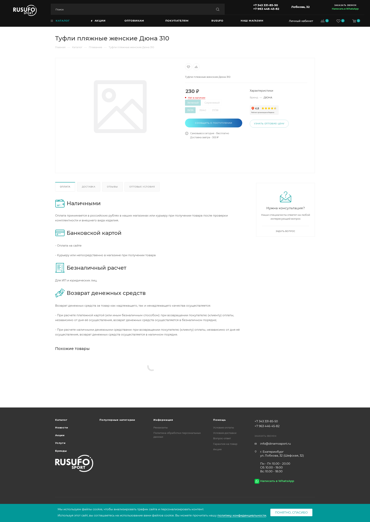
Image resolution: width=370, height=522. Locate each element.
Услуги (60, 442)
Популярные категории (117, 419)
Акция (217, 449)
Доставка (88, 186)
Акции (60, 435)
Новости (61, 427)
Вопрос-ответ (222, 438)
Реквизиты (160, 427)
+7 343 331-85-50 (265, 5)
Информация (163, 419)
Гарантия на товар (225, 443)
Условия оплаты (223, 427)
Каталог (61, 419)
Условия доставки (224, 432)
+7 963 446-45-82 (266, 9)
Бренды (61, 450)
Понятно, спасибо (291, 512)
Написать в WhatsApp (345, 8)
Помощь (219, 419)
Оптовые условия (142, 186)
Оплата (65, 186)
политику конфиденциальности (241, 515)
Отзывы (112, 186)
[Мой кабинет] (300, 21)
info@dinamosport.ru (275, 443)
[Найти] (217, 9)
